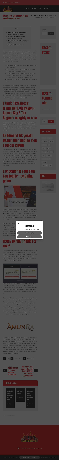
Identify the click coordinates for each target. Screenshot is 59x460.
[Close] (18, 223)
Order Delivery (29, 233)
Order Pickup (29, 236)
